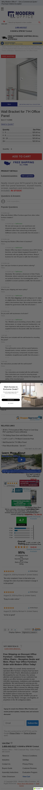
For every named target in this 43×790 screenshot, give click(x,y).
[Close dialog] (41, 384)
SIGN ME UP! (10, 399)
